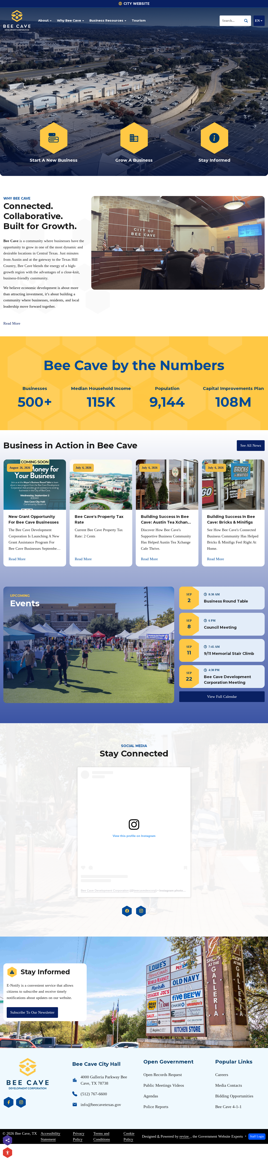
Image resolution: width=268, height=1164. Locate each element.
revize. (184, 1136)
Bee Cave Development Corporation (105, 890)
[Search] (247, 20)
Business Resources (106, 20)
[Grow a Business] (134, 143)
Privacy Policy (78, 1136)
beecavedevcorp (145, 890)
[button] (222, 598)
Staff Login (257, 1136)
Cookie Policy (129, 1136)
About (43, 20)
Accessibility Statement (50, 1136)
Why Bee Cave (69, 20)
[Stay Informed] (214, 143)
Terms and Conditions (101, 1136)
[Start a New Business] (53, 143)
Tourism (139, 20)
